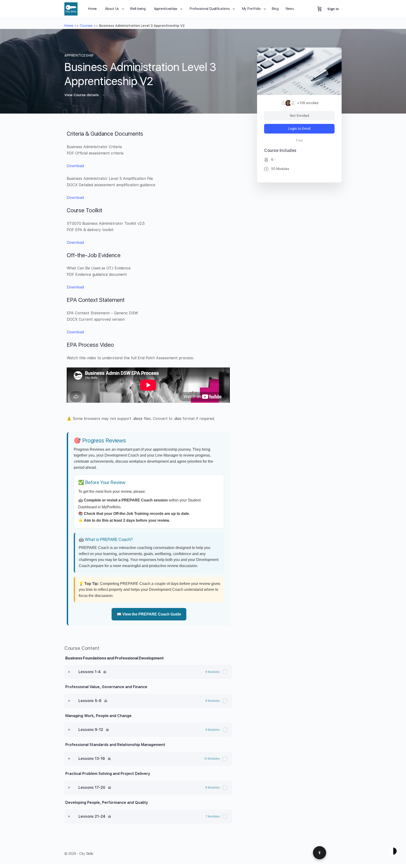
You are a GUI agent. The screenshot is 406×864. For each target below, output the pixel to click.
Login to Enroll (299, 128)
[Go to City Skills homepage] (71, 8)
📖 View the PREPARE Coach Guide (149, 614)
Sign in (333, 9)
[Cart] (319, 9)
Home (68, 26)
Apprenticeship (79, 55)
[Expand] (69, 672)
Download (75, 166)
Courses (86, 26)
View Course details (82, 95)
